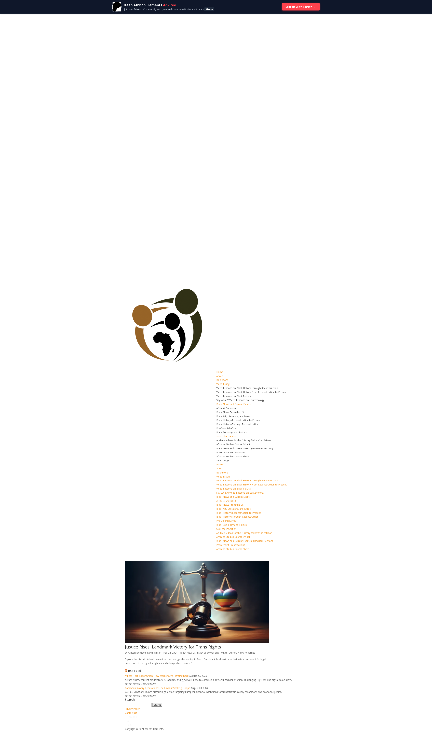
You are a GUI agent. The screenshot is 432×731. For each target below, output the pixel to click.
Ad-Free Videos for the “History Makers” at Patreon (244, 440)
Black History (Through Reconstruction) (237, 424)
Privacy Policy (132, 708)
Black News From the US (230, 412)
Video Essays (223, 384)
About (219, 376)
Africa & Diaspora (226, 408)
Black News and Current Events (233, 404)
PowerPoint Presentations (230, 452)
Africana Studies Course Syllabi (233, 444)
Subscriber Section (226, 436)
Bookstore (222, 379)
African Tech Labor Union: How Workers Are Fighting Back (156, 675)
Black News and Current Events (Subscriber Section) (244, 448)
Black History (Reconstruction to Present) (239, 420)
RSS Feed (134, 671)
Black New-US (188, 652)
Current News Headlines (242, 652)
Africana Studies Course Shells (232, 456)
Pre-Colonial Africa (226, 428)
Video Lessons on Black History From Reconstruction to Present (251, 392)
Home (219, 372)
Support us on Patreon (299, 6)
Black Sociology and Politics (231, 432)
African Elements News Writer (144, 652)
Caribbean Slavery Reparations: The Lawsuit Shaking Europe (157, 688)
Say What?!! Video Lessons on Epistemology (240, 400)
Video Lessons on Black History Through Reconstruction (247, 388)
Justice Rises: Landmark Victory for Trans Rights (173, 647)
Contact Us (131, 712)
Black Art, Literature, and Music (233, 416)
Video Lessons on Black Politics (233, 396)
